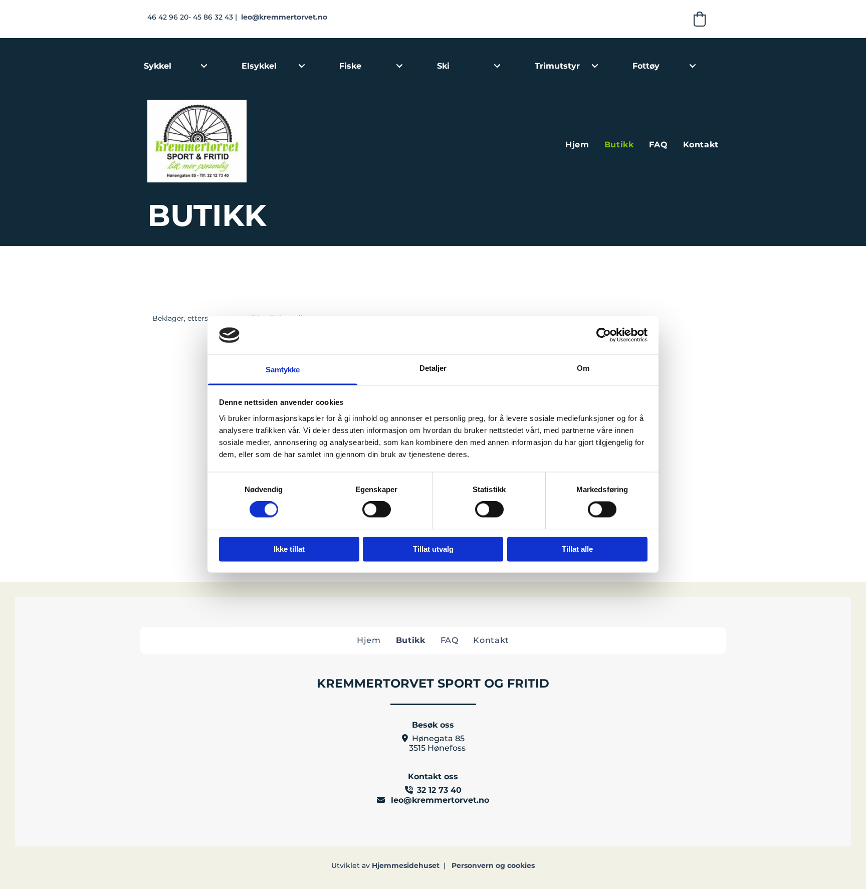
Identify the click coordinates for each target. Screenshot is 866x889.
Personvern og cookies (493, 865)
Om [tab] (583, 368)
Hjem (577, 144)
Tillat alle (577, 549)
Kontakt (701, 144)
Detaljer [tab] (433, 368)
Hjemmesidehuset (406, 865)
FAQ (658, 144)
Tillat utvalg (433, 549)
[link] (203, 66)
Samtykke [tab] (283, 369)
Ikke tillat (289, 549)
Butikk (619, 144)
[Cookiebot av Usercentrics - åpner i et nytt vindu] (603, 335)
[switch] (376, 510)
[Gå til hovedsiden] (237, 141)
